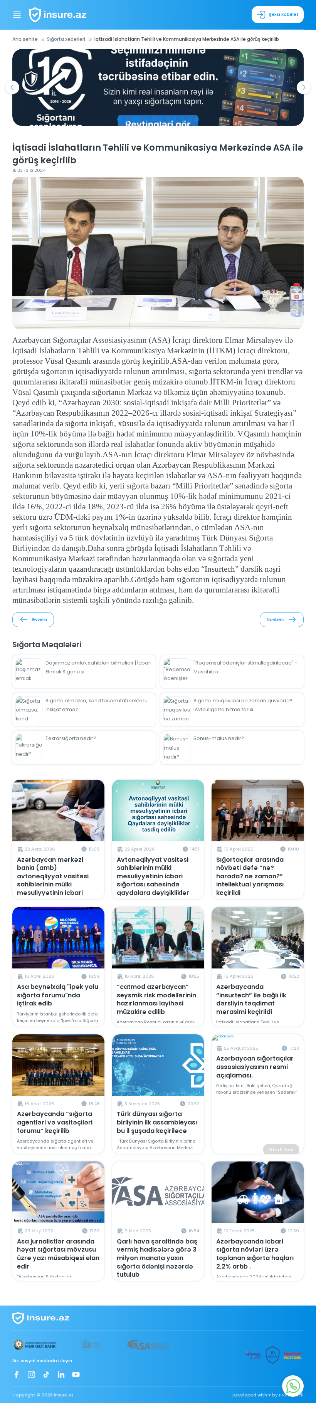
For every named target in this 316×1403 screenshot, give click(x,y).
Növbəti (275, 619)
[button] (119, 119)
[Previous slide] (12, 87)
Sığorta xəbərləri (66, 39)
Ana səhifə (25, 39)
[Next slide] (303, 87)
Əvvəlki (39, 619)
